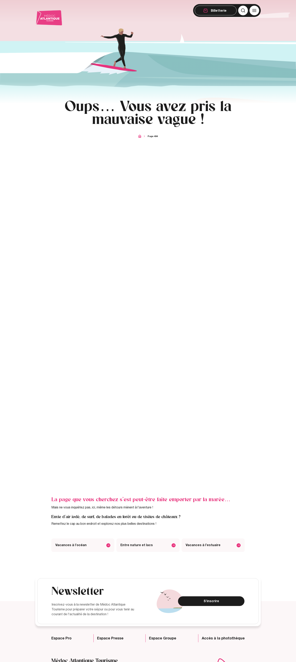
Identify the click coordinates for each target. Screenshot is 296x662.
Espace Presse (110, 638)
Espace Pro (61, 638)
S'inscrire (211, 601)
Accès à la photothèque (223, 638)
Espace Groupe (162, 638)
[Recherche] (243, 10)
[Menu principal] (254, 10)
